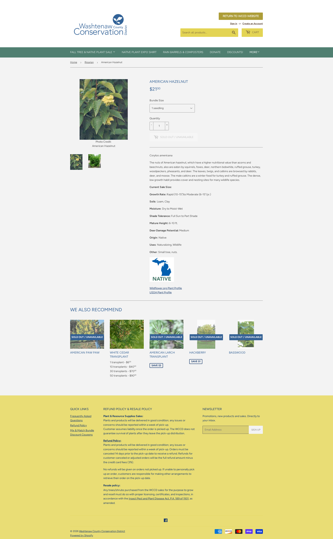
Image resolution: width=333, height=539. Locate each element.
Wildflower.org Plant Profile (166, 288)
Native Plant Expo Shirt (139, 52)
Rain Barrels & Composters (183, 52)
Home (73, 62)
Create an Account (252, 23)
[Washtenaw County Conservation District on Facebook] (166, 521)
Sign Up (255, 429)
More (253, 52)
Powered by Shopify (81, 535)
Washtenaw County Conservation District (102, 531)
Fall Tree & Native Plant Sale (91, 52)
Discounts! (235, 52)
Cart (255, 32)
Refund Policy (78, 425)
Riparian (89, 62)
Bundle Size (157, 100)
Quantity (155, 118)
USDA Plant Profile (161, 292)
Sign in (233, 23)
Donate (215, 52)
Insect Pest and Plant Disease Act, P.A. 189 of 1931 (159, 498)
